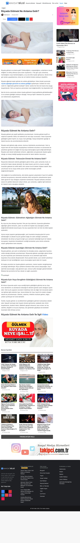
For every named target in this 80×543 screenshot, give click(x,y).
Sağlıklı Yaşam (43, 488)
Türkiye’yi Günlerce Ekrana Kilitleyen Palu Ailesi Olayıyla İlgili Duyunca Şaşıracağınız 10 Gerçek (9, 427)
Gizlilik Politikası (63, 476)
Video (45, 314)
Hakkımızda (62, 469)
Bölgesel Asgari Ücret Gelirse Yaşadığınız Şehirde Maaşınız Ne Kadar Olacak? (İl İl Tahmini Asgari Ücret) (43, 427)
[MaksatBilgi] (15, 3)
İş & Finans (42, 493)
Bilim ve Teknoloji (44, 486)
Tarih (41, 491)
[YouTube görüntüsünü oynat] (27, 332)
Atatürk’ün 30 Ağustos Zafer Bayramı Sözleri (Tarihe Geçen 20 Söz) (72, 66)
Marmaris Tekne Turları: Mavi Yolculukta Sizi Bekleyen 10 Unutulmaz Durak (27, 485)
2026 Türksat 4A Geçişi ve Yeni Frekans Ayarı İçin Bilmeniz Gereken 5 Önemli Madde (8, 367)
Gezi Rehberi (43, 480)
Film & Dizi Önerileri (45, 473)
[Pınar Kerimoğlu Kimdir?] (60, 60)
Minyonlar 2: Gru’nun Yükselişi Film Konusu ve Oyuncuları (72, 73)
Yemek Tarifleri (44, 478)
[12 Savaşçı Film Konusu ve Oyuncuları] (60, 53)
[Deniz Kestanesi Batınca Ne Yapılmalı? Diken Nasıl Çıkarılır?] (9, 379)
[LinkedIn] (27, 19)
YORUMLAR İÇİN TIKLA (27, 437)
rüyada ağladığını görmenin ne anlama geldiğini (16, 83)
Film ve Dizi (55, 3)
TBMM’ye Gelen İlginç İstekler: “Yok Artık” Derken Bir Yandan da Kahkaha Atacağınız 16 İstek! (44, 367)
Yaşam (61, 3)
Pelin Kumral (7, 14)
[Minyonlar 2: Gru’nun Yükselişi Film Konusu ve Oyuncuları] (60, 74)
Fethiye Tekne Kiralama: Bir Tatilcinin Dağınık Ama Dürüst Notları (27, 478)
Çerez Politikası (63, 479)
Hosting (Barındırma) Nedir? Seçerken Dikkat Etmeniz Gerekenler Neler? (27, 500)
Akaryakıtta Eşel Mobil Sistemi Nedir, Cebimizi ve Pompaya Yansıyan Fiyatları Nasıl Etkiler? (27, 406)
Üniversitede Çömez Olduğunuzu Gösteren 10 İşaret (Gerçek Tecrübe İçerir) (44, 387)
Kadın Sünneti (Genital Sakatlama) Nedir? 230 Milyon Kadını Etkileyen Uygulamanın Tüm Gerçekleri (26, 427)
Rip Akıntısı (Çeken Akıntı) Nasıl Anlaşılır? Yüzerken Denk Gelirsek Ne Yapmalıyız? (26, 387)
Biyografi (38, 3)
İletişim (61, 471)
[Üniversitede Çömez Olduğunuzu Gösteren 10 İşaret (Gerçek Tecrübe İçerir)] (45, 379)
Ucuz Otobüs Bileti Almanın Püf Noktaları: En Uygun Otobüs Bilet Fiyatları (27, 492)
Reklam (61, 474)
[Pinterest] (31, 19)
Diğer (65, 3)
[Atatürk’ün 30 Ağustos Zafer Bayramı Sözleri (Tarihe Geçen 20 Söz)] (60, 67)
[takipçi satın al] (27, 61)
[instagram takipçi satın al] (40, 448)
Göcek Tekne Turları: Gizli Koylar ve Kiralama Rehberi (27, 472)
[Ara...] (69, 3)
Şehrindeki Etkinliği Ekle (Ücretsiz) (65, 482)
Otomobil (42, 496)
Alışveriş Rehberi (30, 3)
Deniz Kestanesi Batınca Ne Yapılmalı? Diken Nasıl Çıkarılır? (8, 386)
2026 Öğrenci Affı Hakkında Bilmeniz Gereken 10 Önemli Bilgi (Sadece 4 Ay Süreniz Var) (27, 367)
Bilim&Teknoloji (46, 3)
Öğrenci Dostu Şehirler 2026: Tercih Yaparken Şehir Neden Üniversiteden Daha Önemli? (8, 407)
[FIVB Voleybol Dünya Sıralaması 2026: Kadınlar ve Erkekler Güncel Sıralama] (45, 398)
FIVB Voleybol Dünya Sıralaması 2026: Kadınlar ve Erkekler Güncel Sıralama (44, 406)
